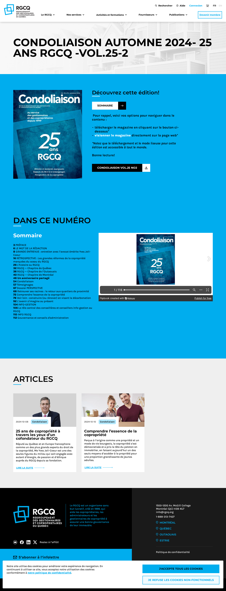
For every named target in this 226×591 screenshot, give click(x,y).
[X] (35, 542)
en (220, 5)
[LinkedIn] (28, 542)
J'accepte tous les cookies (181, 568)
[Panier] (207, 5)
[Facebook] (22, 542)
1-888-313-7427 (165, 516)
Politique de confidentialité (173, 552)
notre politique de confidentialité (49, 572)
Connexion (195, 5)
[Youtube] (15, 542)
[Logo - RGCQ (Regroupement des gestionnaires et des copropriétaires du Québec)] (19, 11)
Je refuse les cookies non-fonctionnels (181, 580)
